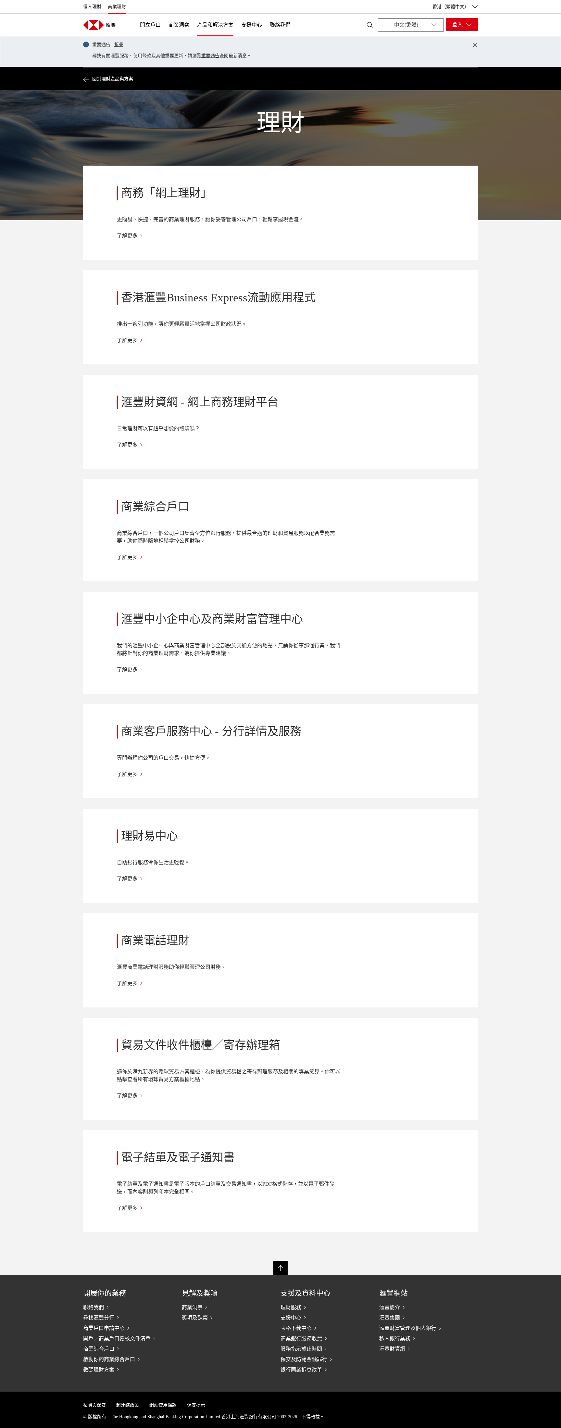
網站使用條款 (163, 1405)
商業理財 (117, 6)
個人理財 (92, 6)
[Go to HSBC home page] (99, 25)
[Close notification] (474, 45)
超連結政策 (127, 1405)
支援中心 (251, 25)
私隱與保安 (94, 1405)
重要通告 (210, 55)
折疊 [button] (118, 44)
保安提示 (196, 1405)
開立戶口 (150, 25)
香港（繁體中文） (450, 6)
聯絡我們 (280, 25)
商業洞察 (178, 25)
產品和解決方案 (215, 25)
